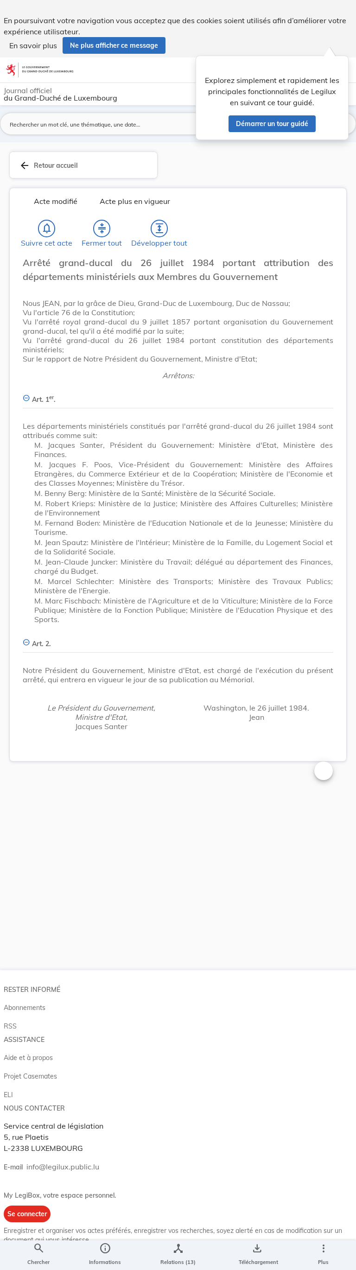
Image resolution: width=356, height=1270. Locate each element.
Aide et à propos (28, 1058)
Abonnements (24, 1007)
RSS (10, 1026)
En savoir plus (33, 45)
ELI (8, 1095)
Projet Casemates (30, 1076)
